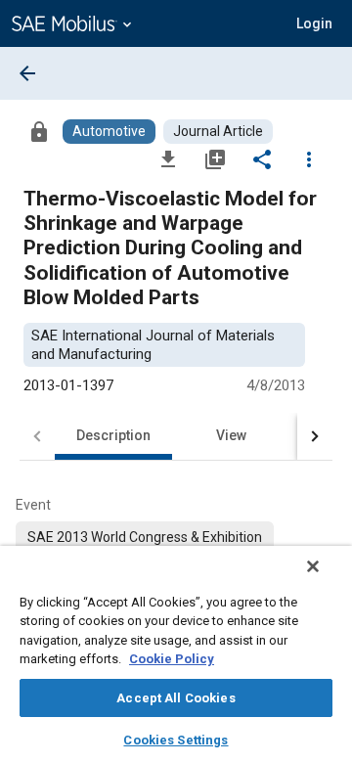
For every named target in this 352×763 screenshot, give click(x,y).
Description (113, 435)
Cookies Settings (175, 740)
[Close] (313, 566)
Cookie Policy (171, 658)
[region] (176, 654)
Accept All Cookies (175, 698)
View (231, 435)
